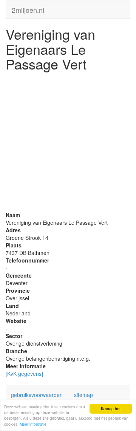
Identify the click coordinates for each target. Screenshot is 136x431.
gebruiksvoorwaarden (37, 395)
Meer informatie (33, 424)
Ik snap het (111, 408)
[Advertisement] (68, 143)
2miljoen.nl (28, 8)
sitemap (83, 395)
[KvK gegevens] (24, 373)
